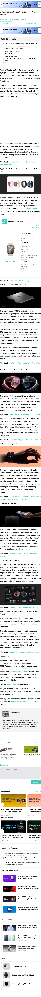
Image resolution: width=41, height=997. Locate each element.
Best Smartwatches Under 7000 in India (23, 608)
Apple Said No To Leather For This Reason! (24, 414)
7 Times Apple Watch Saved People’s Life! (24, 652)
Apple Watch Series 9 (30, 209)
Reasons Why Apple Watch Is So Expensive (24, 440)
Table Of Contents (8, 39)
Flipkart (17, 684)
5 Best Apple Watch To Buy (18, 281)
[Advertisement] (20, 120)
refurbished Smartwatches (21, 701)
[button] (11, 261)
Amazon (10, 684)
